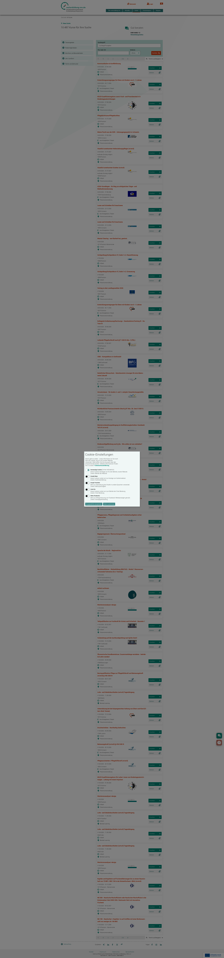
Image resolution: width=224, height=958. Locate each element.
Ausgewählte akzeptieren (94, 504)
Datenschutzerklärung (102, 465)
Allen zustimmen (109, 504)
